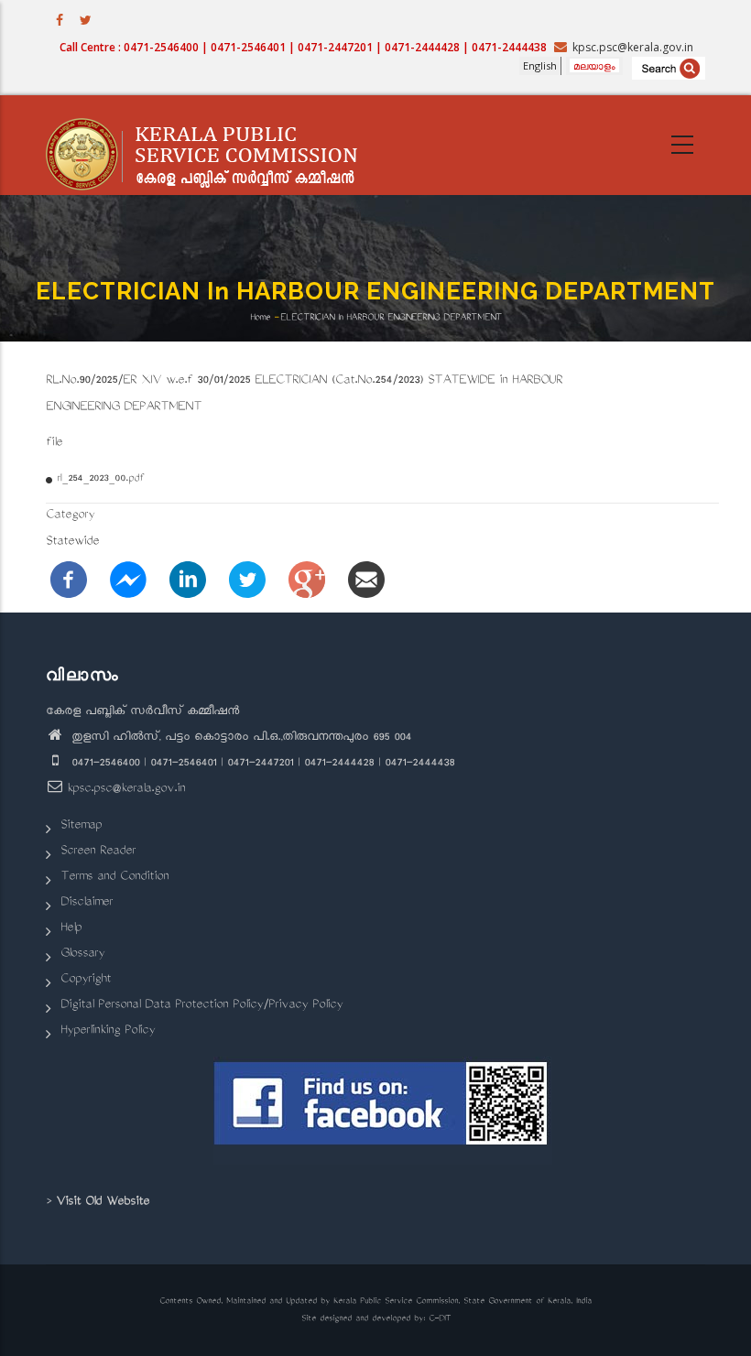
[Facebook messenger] (128, 581)
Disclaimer (86, 903)
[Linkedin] (188, 581)
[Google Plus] (307, 581)
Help (71, 929)
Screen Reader (98, 852)
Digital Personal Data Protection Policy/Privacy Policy (201, 1005)
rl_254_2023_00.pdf (100, 479)
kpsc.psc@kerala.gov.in (126, 789)
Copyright (85, 980)
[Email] (366, 581)
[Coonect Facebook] (382, 1111)
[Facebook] (69, 581)
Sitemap (81, 826)
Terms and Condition (114, 877)
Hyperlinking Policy (107, 1031)
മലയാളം (594, 65)
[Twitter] (247, 581)
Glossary (82, 954)
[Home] (211, 145)
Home (260, 317)
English (540, 65)
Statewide (72, 542)
